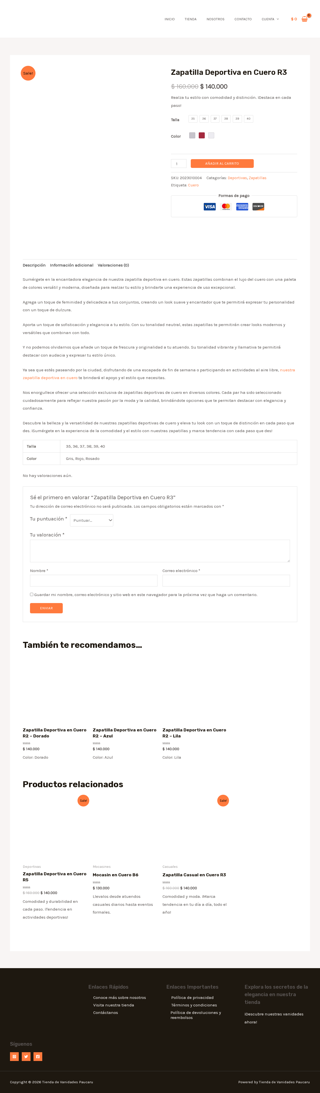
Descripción (34, 264)
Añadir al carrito (222, 163)
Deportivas (237, 178)
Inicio (169, 19)
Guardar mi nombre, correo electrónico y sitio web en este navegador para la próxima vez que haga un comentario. (146, 594)
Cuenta (268, 19)
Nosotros (215, 19)
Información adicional (72, 264)
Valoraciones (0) (113, 264)
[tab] (34, 265)
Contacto (243, 19)
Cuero (193, 185)
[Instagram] (14, 1056)
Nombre (39, 570)
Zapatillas (257, 178)
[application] (276, 19)
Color (176, 136)
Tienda (190, 19)
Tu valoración (47, 535)
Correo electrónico (181, 570)
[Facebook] (38, 1056)
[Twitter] (26, 1056)
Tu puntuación (48, 519)
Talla (175, 119)
